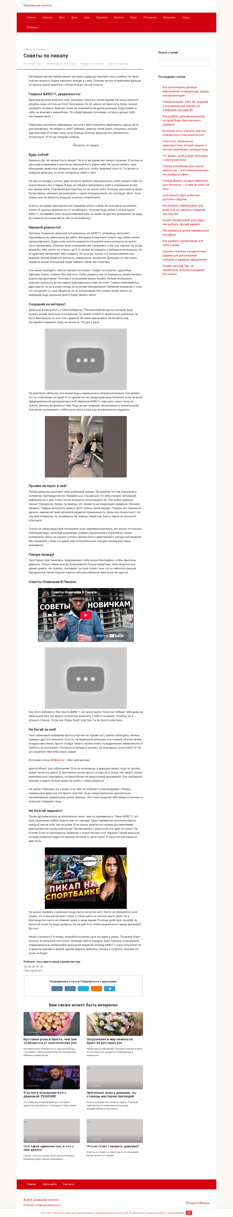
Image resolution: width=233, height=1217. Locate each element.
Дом (86, 17)
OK (188, 1213)
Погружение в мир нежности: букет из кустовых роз (110, 1041)
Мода (133, 17)
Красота (118, 17)
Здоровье (101, 17)
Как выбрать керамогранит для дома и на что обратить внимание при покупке (184, 209)
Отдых (186, 17)
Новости (47, 17)
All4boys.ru (57, 760)
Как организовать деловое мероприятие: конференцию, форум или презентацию (186, 91)
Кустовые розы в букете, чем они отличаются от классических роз (50, 1041)
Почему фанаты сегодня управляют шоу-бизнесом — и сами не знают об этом (186, 185)
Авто (62, 17)
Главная (31, 17)
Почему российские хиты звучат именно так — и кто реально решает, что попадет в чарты (186, 170)
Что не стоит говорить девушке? (113, 1146)
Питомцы (32, 27)
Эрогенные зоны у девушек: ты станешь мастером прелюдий (111, 1094)
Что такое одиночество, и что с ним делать (49, 1148)
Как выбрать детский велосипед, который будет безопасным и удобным (184, 120)
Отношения (149, 17)
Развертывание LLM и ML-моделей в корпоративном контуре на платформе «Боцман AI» (185, 106)
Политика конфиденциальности (42, 1205)
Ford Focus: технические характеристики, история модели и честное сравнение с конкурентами (185, 145)
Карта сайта (49, 1184)
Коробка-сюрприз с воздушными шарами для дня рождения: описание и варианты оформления (185, 255)
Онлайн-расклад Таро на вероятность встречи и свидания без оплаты (184, 270)
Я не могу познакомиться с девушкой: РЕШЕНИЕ (45, 1094)
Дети (74, 17)
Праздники (169, 17)
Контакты (68, 1184)
